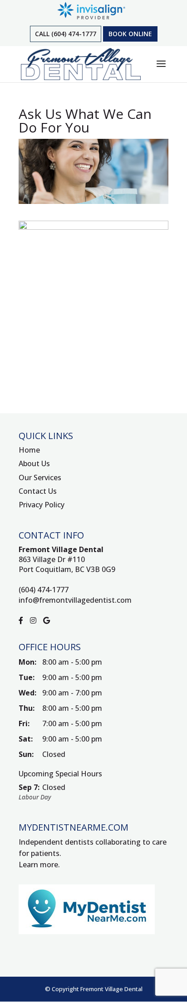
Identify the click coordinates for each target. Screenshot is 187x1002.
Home (29, 450)
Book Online (130, 33)
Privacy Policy (41, 505)
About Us (34, 463)
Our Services (40, 477)
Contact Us (38, 491)
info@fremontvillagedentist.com (75, 600)
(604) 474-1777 (44, 590)
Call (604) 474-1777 (65, 33)
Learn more (38, 865)
